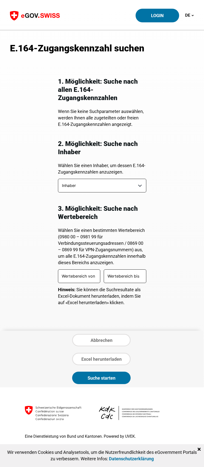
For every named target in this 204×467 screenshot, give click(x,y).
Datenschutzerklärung (131, 458)
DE (189, 15)
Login (157, 15)
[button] (140, 185)
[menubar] (100, 186)
